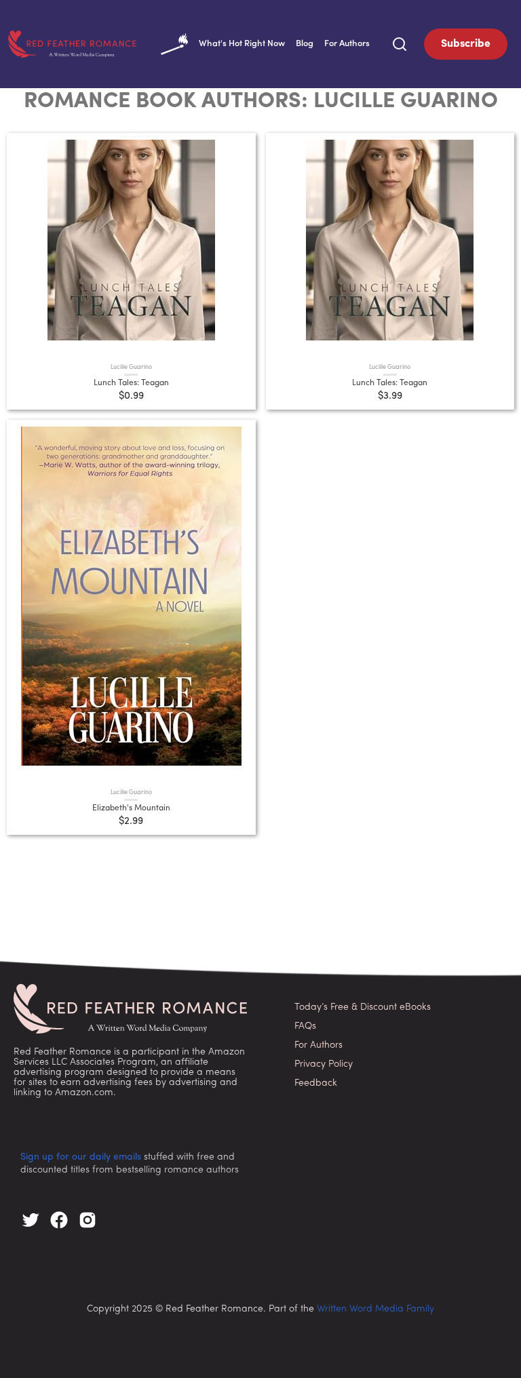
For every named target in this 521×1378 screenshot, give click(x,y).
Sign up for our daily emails (80, 1157)
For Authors (347, 43)
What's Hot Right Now (242, 43)
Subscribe (465, 44)
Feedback (315, 1083)
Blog (304, 43)
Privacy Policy (323, 1064)
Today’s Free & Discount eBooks (362, 1007)
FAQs (305, 1026)
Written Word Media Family (375, 1309)
